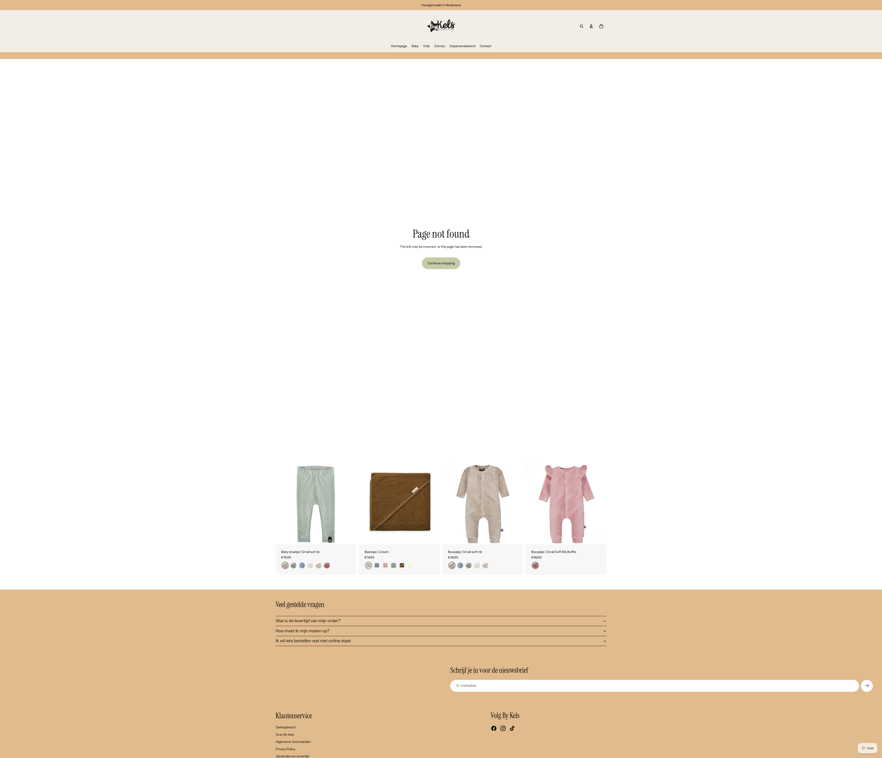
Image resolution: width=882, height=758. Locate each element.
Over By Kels (285, 734)
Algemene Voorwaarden (293, 742)
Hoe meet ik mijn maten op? (302, 630)
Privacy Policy (285, 749)
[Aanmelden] (867, 686)
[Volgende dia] (349, 504)
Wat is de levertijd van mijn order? (308, 620)
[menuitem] (399, 46)
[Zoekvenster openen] (582, 26)
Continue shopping (441, 263)
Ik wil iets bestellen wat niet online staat (313, 640)
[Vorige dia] (282, 504)
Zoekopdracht (286, 727)
